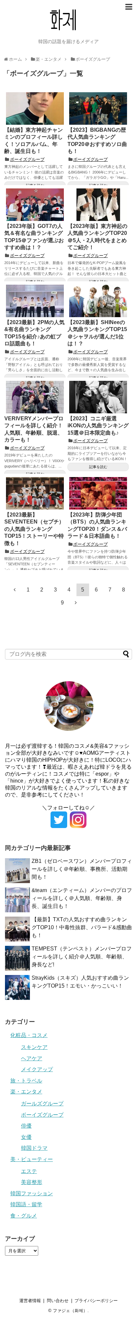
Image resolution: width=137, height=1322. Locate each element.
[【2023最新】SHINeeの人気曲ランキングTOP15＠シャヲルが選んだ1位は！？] (98, 301)
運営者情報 (30, 1300)
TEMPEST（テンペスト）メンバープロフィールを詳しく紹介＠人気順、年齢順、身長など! (82, 956)
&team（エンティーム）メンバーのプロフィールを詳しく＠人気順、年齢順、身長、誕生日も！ (82, 898)
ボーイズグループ (27, 159)
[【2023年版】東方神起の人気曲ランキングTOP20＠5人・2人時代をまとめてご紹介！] (98, 204)
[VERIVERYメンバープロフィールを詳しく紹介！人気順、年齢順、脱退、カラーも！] (35, 397)
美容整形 (31, 1182)
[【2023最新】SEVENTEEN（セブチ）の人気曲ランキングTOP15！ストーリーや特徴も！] (35, 493)
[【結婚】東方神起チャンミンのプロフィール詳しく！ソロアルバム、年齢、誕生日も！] (35, 108)
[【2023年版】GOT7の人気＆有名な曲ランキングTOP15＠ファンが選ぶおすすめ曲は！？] (35, 204)
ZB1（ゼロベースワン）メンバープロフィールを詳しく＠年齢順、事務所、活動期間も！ (82, 869)
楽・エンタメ (26, 1091)
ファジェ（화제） (70, 1310)
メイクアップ (37, 1069)
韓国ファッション (31, 1193)
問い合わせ (57, 1300)
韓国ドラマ (34, 1148)
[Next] (75, 602)
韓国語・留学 (26, 1204)
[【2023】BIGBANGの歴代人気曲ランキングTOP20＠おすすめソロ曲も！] (98, 108)
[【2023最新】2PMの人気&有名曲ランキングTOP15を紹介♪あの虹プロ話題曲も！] (35, 301)
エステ (29, 1171)
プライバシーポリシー (96, 1300)
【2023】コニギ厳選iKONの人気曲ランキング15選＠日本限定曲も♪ (98, 426)
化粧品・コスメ (29, 1035)
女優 (26, 1137)
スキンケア (34, 1047)
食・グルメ (23, 1215)
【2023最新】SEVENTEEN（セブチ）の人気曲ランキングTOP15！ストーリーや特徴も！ (34, 529)
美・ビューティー (31, 1159)
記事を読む (98, 467)
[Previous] (14, 589)
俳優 (26, 1126)
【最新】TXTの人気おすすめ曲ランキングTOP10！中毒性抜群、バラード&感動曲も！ (82, 927)
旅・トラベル (26, 1080)
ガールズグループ (42, 1103)
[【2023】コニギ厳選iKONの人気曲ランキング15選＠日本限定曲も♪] (98, 397)
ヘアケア (31, 1058)
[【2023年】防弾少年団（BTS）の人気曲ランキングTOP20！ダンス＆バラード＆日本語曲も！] (98, 493)
